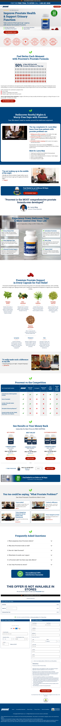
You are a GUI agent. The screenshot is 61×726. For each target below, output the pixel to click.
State (47, 639)
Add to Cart (10, 458)
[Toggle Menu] (1, 7)
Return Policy (29, 709)
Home (13, 709)
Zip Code (34, 644)
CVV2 (4, 642)
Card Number (5, 632)
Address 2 (34, 633)
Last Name (48, 623)
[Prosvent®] (6, 7)
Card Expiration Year (20, 637)
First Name (34, 623)
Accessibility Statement (20, 709)
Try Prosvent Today (10, 32)
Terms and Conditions (35, 617)
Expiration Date (6, 637)
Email (33, 654)
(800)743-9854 (3, 721)
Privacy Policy (43, 617)
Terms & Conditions (45, 709)
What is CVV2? (13, 644)
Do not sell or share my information (41, 713)
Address (34, 628)
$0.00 (58, 604)
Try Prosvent (57, 6)
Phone (33, 649)
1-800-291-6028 (44, 3)
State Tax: (4, 608)
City (33, 639)
